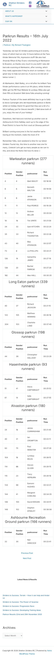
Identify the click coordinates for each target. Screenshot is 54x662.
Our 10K (8, 21)
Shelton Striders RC (16, 4)
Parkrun (7, 45)
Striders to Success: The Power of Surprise (20, 602)
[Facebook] (30, 2)
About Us (9, 11)
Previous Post (27, 553)
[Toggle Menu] (45, 11)
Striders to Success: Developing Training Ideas (22, 610)
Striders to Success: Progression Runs (18, 606)
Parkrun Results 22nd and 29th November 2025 (22, 614)
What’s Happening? (13, 16)
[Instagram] (30, 6)
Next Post (27, 558)
